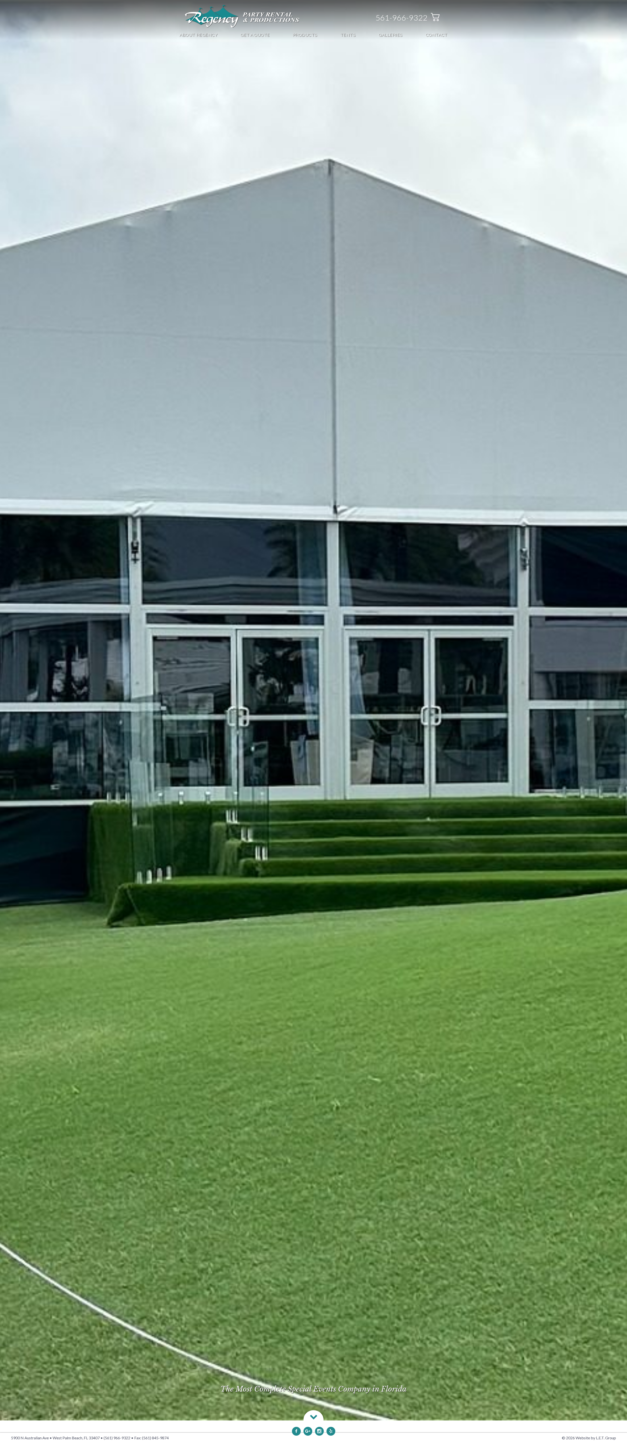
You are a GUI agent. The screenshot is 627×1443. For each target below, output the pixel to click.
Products (305, 35)
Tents (348, 35)
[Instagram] (319, 1431)
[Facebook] (296, 1431)
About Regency (198, 35)
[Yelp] (330, 1431)
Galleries (391, 35)
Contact (436, 35)
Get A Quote (255, 35)
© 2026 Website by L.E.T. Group (589, 1437)
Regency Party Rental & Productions (242, 16)
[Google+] (307, 1431)
